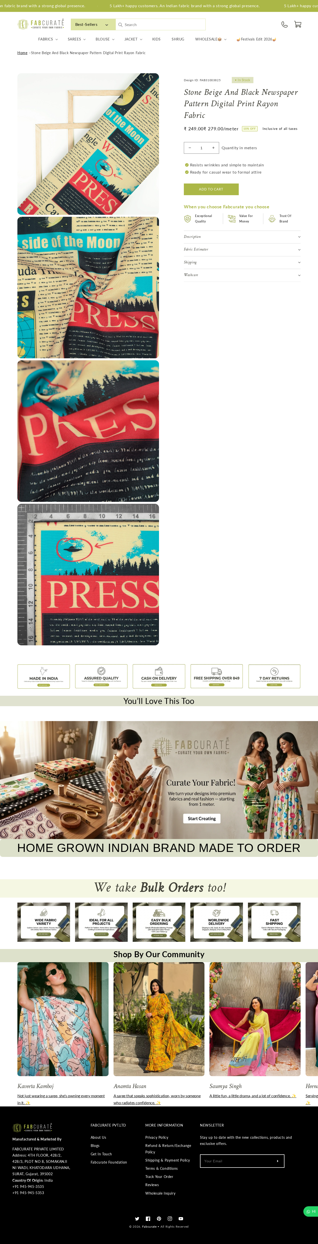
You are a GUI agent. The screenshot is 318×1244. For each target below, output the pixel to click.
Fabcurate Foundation (109, 1162)
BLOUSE (103, 39)
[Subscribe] (277, 1161)
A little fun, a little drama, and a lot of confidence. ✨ (252, 1095)
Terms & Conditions (161, 1168)
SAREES (74, 39)
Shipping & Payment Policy (167, 1160)
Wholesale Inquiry (160, 1193)
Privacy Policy (156, 1137)
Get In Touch (101, 1154)
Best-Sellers (86, 24)
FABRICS (45, 39)
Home (22, 53)
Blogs (95, 1145)
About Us (98, 1137)
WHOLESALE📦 (208, 39)
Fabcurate (149, 1226)
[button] (298, 24)
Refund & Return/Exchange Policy (168, 1148)
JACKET (131, 39)
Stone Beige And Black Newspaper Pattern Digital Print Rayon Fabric (88, 53)
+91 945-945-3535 (28, 1186)
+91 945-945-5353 (28, 1193)
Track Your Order (159, 1176)
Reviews (152, 1185)
